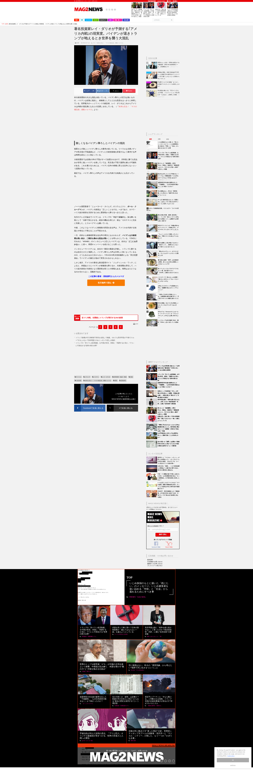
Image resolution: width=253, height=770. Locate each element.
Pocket (129, 91)
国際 (78, 43)
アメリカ (78, 377)
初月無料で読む (105, 283)
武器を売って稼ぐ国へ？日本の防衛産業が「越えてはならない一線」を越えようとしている (160, 12)
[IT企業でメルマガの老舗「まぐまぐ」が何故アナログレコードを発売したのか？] (152, 88)
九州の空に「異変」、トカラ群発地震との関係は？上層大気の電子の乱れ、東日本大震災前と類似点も (168, 468)
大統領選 (78, 380)
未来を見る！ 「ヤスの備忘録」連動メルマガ (98, 380)
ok (233, 760)
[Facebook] (106, 9)
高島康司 (123, 380)
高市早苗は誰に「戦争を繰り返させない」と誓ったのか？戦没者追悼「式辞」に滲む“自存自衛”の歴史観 (168, 401)
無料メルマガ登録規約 (152, 525)
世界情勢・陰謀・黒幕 (120, 377)
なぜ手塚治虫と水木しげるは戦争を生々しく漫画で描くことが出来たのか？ (168, 435)
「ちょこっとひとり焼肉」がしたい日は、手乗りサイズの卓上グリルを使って (168, 236)
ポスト (116, 91)
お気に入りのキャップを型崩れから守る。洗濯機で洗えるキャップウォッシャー (168, 288)
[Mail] (115, 9)
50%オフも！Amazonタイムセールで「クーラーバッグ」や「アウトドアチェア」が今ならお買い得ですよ (168, 313)
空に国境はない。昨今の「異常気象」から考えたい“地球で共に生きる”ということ (168, 193)
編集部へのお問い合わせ (154, 563)
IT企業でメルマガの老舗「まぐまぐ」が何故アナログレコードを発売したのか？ (168, 84)
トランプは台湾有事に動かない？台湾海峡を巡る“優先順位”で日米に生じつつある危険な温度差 (172, 12)
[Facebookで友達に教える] (89, 405)
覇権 (116, 380)
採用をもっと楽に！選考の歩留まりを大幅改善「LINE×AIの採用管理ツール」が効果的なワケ (168, 64)
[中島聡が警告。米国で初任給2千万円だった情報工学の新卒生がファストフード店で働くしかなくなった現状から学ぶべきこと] (152, 78)
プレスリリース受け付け (154, 565)
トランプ (87, 377)
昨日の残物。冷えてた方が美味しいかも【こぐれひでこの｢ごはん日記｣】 (168, 305)
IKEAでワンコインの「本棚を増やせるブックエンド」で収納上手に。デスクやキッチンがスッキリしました (168, 227)
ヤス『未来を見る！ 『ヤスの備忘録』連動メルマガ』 (108, 43)
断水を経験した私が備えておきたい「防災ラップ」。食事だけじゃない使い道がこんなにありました (168, 244)
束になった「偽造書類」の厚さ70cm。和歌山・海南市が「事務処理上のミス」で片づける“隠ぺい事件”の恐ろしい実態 (137, 13)
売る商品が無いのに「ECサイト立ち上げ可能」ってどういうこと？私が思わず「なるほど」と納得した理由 (168, 92)
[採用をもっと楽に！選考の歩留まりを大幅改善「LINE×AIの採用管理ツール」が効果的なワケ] (152, 68)
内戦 (131, 377)
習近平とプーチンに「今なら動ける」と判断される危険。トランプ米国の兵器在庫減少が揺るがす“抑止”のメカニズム (158, 700)
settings (233, 765)
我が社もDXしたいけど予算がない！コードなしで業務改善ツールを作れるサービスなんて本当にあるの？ (168, 176)
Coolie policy (231, 756)
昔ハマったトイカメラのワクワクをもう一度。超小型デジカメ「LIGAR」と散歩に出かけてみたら (168, 270)
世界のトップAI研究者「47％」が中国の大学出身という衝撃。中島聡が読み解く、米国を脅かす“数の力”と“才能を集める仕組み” (102, 666)
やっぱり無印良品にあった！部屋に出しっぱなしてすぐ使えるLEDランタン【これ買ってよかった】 (168, 201)
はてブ (101, 91)
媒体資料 (150, 559)
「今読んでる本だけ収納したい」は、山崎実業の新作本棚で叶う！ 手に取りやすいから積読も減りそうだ (168, 296)
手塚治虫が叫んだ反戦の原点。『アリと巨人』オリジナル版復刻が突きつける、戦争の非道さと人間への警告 (101, 735)
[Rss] (112, 9)
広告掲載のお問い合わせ (154, 561)
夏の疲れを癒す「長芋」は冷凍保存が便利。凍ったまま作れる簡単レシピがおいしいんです (168, 262)
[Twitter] (109, 9)
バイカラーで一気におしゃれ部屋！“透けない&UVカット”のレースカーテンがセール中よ (168, 279)
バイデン (96, 377)
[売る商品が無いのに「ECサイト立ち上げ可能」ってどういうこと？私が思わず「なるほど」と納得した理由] (152, 96)
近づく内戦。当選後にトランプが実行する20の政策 (102, 318)
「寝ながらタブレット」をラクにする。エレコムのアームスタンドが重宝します (168, 253)
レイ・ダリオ (106, 377)
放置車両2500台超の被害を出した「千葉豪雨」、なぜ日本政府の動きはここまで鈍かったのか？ (168, 184)
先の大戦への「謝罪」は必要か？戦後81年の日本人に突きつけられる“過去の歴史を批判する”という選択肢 (168, 444)
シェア (87, 91)
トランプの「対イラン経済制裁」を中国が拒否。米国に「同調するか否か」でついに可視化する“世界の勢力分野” (148, 13)
